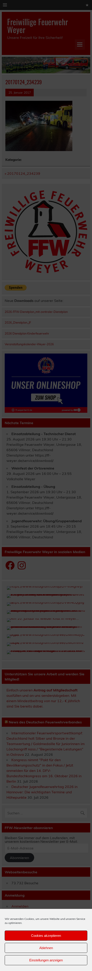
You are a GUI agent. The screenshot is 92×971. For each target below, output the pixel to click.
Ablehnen (46, 948)
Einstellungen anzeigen (46, 960)
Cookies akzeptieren (46, 935)
